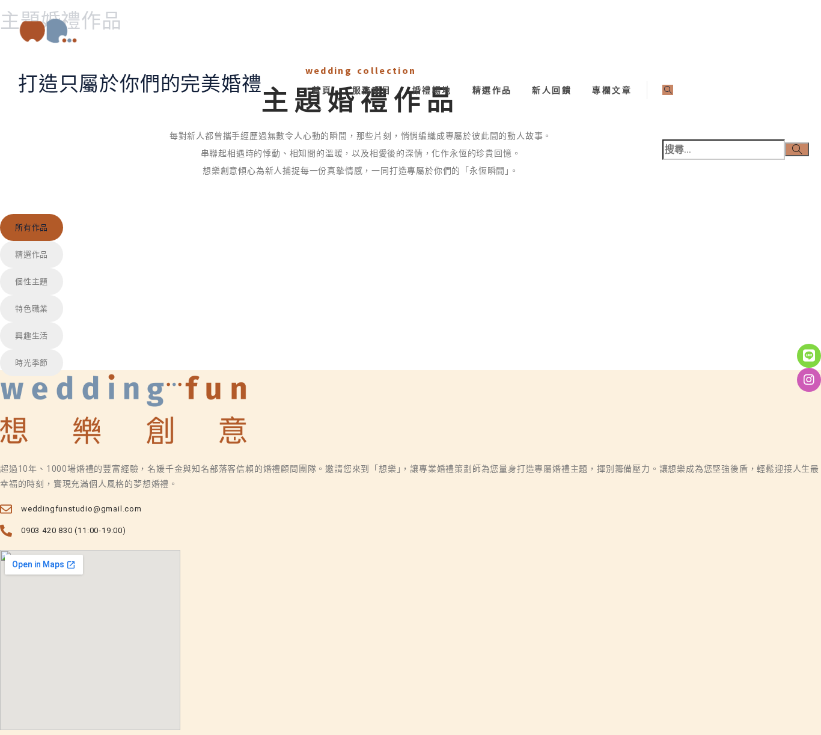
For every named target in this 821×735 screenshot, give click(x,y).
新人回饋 (552, 90)
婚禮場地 (432, 90)
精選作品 (492, 90)
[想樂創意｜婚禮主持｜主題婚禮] (419, 31)
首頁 (322, 90)
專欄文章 (612, 90)
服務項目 (372, 90)
